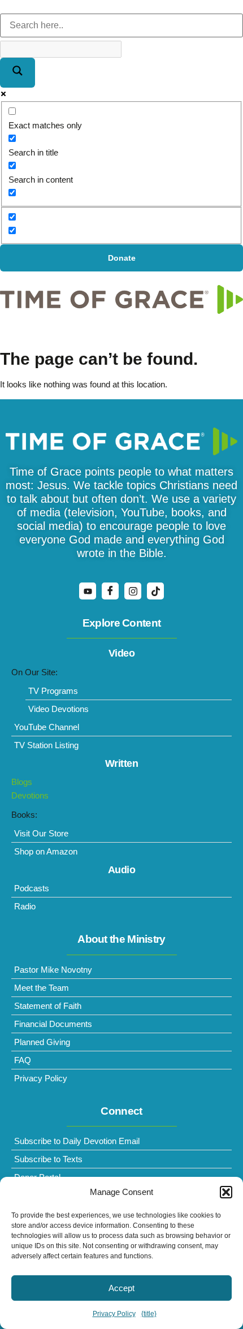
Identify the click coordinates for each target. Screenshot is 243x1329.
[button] (226, 1192)
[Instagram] (132, 590)
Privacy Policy (114, 1314)
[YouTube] (87, 590)
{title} (149, 1314)
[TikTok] (155, 590)
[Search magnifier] (17, 73)
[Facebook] (110, 590)
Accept (121, 1288)
